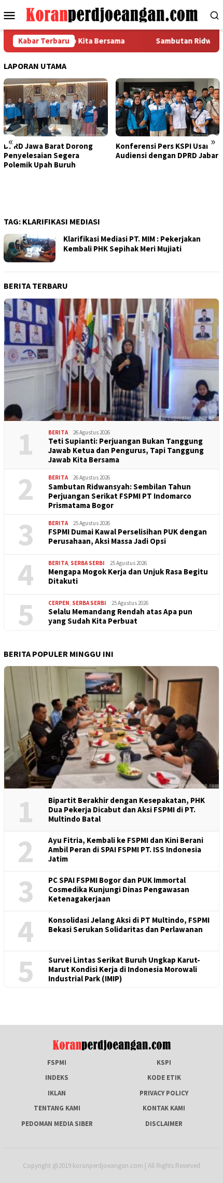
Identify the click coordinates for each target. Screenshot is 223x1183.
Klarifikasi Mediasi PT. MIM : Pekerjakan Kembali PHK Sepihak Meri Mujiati (132, 244)
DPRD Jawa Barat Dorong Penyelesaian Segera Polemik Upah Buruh (48, 156)
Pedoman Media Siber (57, 1123)
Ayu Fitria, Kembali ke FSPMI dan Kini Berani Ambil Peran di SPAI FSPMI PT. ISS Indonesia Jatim (125, 850)
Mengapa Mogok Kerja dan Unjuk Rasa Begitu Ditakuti (128, 576)
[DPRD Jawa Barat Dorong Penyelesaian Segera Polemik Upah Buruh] (56, 107)
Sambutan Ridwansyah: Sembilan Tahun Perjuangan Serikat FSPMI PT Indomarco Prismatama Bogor (119, 496)
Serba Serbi (88, 563)
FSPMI (56, 1062)
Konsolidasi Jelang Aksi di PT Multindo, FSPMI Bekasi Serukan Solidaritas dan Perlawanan (129, 925)
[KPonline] (111, 14)
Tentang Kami (57, 1108)
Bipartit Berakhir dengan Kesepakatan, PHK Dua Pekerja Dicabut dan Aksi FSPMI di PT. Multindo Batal (126, 810)
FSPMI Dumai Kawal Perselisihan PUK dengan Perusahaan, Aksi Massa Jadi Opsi (127, 536)
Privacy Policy (164, 1093)
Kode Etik (164, 1077)
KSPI (164, 1062)
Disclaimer (164, 1123)
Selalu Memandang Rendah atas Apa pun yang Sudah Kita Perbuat (120, 616)
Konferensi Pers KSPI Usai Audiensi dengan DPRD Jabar (167, 151)
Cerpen (58, 603)
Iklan (57, 1093)
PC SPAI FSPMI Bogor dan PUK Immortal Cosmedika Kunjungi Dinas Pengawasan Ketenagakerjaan (118, 890)
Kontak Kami (164, 1108)
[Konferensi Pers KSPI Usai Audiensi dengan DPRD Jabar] (168, 107)
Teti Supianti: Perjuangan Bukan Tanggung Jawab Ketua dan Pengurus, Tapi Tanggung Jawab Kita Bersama (126, 450)
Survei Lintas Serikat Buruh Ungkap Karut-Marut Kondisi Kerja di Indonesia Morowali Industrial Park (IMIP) (124, 969)
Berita (58, 432)
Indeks (56, 1077)
